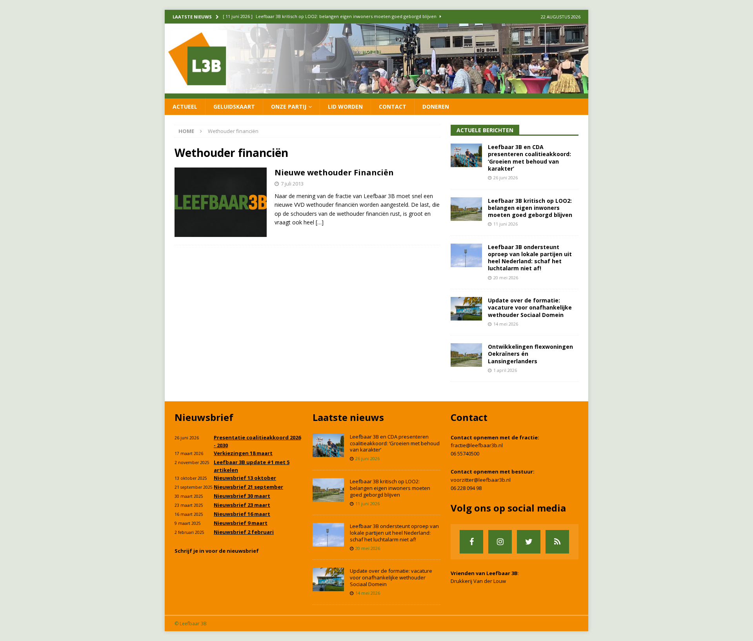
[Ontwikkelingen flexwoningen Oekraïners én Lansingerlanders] (466, 355)
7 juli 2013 (292, 183)
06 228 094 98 (466, 488)
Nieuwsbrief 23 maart (242, 504)
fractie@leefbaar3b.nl (477, 445)
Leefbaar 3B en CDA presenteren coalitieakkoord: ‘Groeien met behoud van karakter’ (529, 157)
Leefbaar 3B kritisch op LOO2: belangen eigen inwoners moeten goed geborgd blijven (530, 208)
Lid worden (345, 106)
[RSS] (557, 542)
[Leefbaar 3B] (376, 93)
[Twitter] (528, 542)
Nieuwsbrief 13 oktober (245, 477)
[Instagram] (500, 542)
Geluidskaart (234, 106)
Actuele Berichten (485, 130)
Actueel (185, 106)
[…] (320, 222)
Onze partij (288, 106)
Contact (392, 106)
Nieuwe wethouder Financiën (334, 172)
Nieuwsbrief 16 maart (242, 513)
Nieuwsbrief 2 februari (244, 531)
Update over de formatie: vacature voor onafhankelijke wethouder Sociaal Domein (530, 307)
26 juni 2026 (505, 177)
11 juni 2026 (505, 224)
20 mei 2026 (505, 277)
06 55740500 (465, 453)
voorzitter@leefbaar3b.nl (481, 479)
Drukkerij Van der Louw (478, 581)
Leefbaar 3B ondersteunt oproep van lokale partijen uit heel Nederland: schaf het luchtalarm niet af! (530, 257)
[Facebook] (471, 542)
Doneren (435, 106)
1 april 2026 (505, 370)
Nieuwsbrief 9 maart (240, 522)
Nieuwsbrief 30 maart (242, 495)
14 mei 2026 (505, 324)
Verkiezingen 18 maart (243, 453)
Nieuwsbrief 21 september (248, 486)
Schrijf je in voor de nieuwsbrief (217, 550)
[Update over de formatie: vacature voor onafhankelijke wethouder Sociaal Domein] (466, 308)
